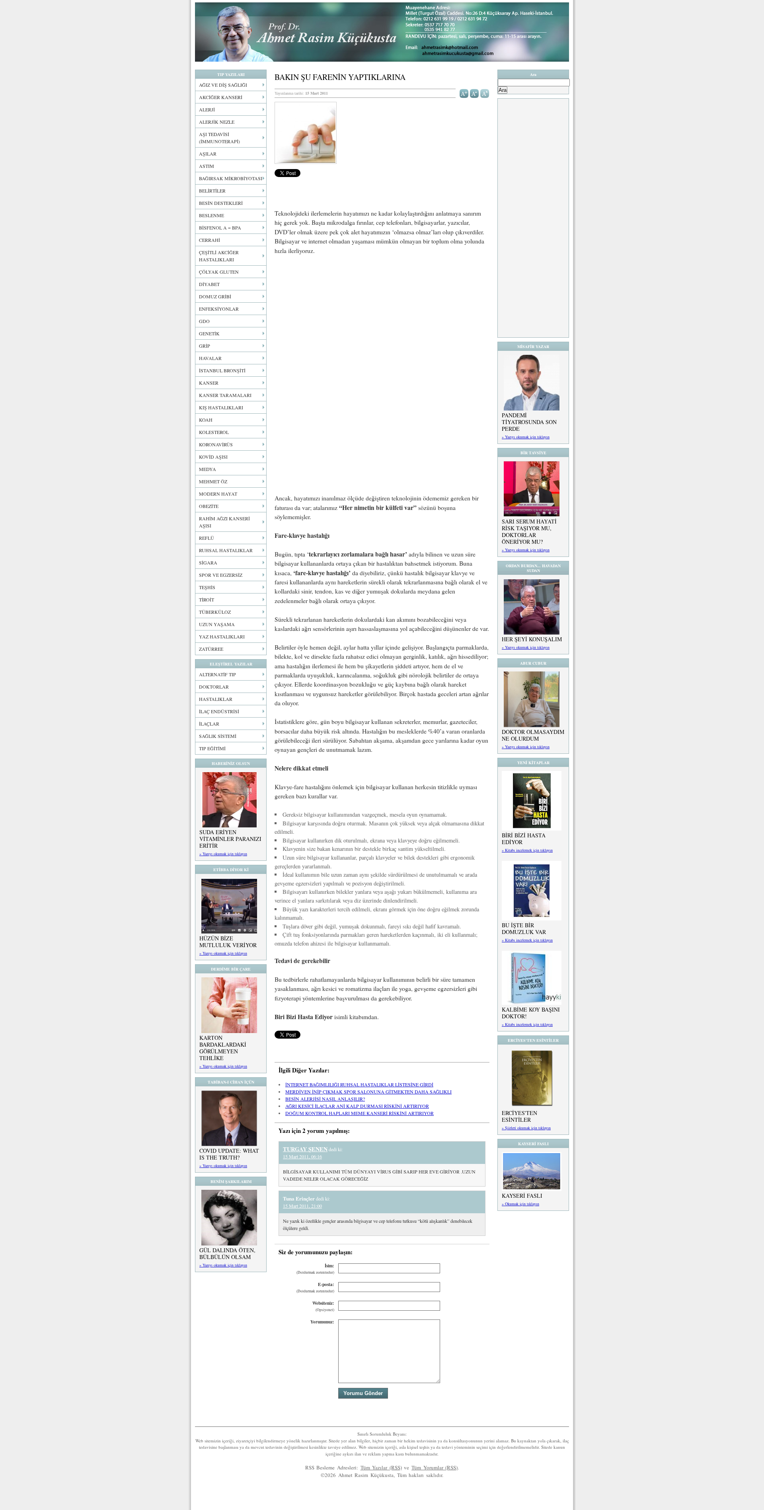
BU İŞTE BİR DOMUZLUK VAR (524, 928)
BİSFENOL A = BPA (220, 227)
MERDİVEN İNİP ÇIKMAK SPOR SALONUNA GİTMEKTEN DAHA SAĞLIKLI (368, 1091)
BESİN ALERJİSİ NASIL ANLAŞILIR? (325, 1099)
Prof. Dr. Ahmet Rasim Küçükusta (382, 32)
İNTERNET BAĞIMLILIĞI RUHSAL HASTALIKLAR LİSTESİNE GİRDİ (359, 1084)
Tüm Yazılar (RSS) (381, 1467)
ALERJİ (207, 109)
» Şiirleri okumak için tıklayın (526, 1128)
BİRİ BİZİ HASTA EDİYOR (524, 838)
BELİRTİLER (212, 190)
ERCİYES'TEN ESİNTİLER (519, 1116)
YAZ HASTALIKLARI (222, 636)
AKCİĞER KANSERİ (220, 97)
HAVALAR (210, 358)
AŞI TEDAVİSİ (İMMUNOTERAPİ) (219, 137)
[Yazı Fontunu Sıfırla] (484, 92)
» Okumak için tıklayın (520, 1203)
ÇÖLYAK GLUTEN (219, 272)
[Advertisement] (382, 320)
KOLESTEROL (214, 432)
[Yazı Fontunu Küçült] (474, 92)
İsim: (315, 1269)
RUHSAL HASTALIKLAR (226, 550)
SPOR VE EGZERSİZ (220, 575)
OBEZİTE (208, 506)
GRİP (204, 345)
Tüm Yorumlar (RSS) (434, 1467)
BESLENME (211, 215)
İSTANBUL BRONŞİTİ (222, 370)
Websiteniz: (323, 1306)
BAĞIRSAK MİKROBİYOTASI (230, 178)
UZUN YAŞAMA (217, 624)
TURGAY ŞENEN (305, 1149)
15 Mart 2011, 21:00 (302, 1206)
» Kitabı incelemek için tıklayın (527, 850)
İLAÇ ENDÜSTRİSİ (219, 711)
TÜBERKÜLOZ (215, 612)
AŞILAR (207, 153)
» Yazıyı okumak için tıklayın (223, 853)
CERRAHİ (209, 240)
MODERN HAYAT (218, 493)
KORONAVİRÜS (216, 444)
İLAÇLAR (209, 723)
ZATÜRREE (211, 649)
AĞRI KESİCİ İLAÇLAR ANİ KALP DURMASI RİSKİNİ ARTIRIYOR (357, 1106)
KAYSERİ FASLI (522, 1195)
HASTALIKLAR (215, 699)
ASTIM (206, 166)
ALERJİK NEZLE (216, 122)
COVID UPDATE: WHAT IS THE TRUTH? (229, 1154)
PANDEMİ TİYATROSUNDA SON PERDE (529, 421)
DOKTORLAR (214, 686)
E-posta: (315, 1287)
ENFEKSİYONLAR (219, 309)
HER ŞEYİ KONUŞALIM (532, 639)
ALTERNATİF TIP (217, 674)
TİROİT (206, 599)
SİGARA (208, 562)
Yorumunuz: (322, 1322)
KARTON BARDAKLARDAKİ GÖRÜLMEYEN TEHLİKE (222, 1048)
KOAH (205, 419)
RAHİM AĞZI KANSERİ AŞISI (224, 522)
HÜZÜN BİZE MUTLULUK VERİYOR (228, 941)
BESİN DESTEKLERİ (221, 203)
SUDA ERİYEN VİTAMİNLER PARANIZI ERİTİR (230, 838)
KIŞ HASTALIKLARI (221, 407)
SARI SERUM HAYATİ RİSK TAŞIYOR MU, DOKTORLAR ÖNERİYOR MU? (529, 531)
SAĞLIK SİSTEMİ (217, 736)
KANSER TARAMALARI (225, 395)
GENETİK (209, 333)
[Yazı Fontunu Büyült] (464, 92)
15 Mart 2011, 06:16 (302, 1156)
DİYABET (209, 284)
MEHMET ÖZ (213, 481)
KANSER (208, 382)
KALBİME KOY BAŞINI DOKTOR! (531, 1013)
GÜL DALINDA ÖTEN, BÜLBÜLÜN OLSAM (227, 1253)
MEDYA (207, 469)
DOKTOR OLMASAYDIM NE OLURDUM (533, 735)
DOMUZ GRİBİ (215, 296)
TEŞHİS (207, 587)
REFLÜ (206, 538)
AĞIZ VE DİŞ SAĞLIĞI (223, 85)
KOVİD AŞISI (213, 456)
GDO (204, 321)
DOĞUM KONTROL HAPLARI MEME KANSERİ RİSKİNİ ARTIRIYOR (359, 1113)
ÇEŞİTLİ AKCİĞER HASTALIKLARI (219, 256)
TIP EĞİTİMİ (212, 748)
